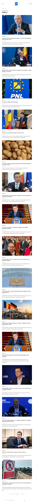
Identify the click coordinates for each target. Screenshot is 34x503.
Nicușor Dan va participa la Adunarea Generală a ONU (13, 132)
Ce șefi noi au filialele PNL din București (10, 102)
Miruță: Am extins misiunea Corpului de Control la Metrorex (14, 452)
